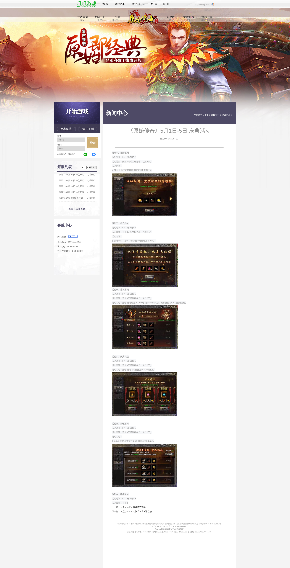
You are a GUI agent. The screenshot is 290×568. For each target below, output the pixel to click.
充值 (154, 4)
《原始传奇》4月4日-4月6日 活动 (136, 511)
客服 (166, 4)
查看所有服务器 (77, 209)
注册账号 (72, 154)
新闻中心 (100, 18)
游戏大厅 (137, 4)
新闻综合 (215, 115)
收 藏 (207, 4)
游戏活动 (226, 115)
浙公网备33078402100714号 (199, 532)
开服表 (116, 18)
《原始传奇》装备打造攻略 (133, 507)
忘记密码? (61, 154)
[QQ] (94, 155)
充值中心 (171, 18)
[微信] (85, 155)
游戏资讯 (120, 4)
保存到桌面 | (200, 4)
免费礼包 (188, 18)
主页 (207, 115)
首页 (105, 4)
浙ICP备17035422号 (143, 532)
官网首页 (82, 18)
